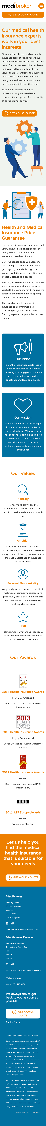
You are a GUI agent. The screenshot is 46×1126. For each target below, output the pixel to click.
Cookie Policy (13, 1022)
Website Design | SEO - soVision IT (27, 1112)
